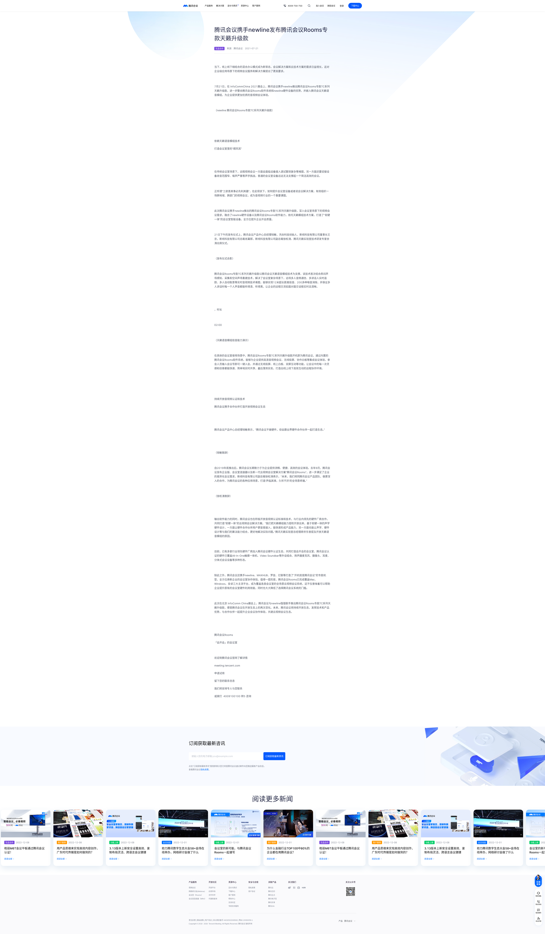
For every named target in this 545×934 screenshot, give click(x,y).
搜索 (309, 5)
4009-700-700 (295, 6)
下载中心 (355, 5)
